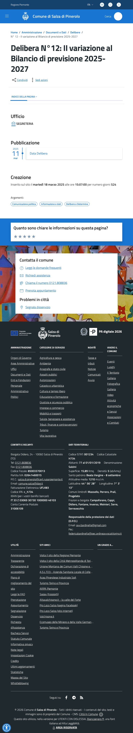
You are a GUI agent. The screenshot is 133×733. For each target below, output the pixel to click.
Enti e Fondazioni (20, 380)
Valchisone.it (47, 616)
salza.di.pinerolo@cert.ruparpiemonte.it (40, 479)
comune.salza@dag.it (30, 483)
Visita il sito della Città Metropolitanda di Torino (67, 561)
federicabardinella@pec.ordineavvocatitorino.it (95, 533)
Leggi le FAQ (18, 594)
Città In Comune (88, 714)
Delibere (75, 32)
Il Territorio (113, 372)
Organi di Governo (21, 358)
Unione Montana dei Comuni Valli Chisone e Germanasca (72, 566)
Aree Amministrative (22, 363)
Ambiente (45, 363)
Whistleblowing (20, 683)
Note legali (17, 650)
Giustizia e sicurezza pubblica (56, 402)
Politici (14, 397)
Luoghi (111, 367)
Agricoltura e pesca (50, 358)
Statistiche (17, 672)
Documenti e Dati (56, 32)
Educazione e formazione (54, 397)
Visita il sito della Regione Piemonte (60, 555)
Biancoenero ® (95, 719)
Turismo (44, 430)
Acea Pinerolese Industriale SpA (58, 577)
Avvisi (91, 380)
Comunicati (94, 374)
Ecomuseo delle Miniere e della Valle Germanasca (68, 622)
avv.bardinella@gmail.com (91, 525)
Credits (15, 661)
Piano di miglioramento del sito (21, 583)
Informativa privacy (22, 644)
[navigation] (7, 16)
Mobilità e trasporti (50, 413)
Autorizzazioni (48, 380)
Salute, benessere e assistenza (57, 419)
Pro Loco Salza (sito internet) (56, 611)
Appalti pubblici (48, 374)
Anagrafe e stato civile (52, 369)
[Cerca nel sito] (118, 16)
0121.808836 (23, 463)
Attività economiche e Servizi (114, 406)
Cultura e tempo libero (52, 391)
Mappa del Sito (19, 677)
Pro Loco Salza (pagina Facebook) (59, 605)
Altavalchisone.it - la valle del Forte (60, 600)
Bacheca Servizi (20, 633)
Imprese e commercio (52, 408)
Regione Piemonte (20, 4)
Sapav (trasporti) (49, 594)
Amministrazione (32, 32)
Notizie (92, 369)
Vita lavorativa (48, 436)
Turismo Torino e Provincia (54, 583)
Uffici (13, 369)
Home (14, 32)
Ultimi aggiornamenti (23, 666)
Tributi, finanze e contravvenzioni (58, 424)
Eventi (111, 361)
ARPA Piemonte (49, 589)
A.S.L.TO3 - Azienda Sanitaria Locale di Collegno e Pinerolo (73, 572)
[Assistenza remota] (101, 714)
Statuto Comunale (21, 639)
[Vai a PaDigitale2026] (101, 331)
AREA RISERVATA (66, 727)
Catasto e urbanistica (52, 386)
